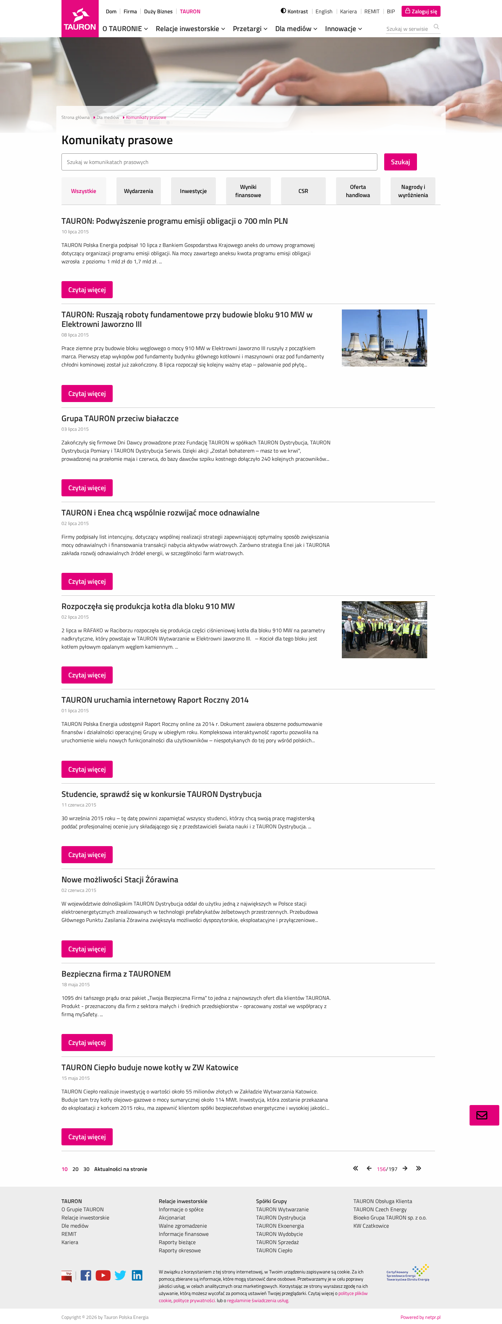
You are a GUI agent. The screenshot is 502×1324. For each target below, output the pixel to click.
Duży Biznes (158, 11)
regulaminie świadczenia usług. (258, 1300)
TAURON (190, 11)
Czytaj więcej (87, 289)
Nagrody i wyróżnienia (413, 190)
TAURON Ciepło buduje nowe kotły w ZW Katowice (149, 1067)
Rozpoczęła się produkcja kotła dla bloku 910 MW (148, 606)
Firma (130, 11)
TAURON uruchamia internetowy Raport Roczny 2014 (155, 699)
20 (75, 1169)
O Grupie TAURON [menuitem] (82, 1209)
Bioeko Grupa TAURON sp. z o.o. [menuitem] (390, 1217)
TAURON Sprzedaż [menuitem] (277, 1242)
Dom (111, 11)
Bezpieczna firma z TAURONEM (116, 973)
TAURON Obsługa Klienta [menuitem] (382, 1201)
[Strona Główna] (80, 18)
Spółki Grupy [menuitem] (271, 1201)
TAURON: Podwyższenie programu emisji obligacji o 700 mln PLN (174, 221)
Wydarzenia (138, 191)
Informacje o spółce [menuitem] (181, 1209)
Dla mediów (294, 28)
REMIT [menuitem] (68, 1234)
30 (86, 1169)
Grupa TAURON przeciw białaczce (120, 418)
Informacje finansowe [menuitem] (184, 1234)
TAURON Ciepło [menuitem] (274, 1250)
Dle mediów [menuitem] (74, 1226)
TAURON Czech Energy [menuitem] (380, 1209)
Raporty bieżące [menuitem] (177, 1242)
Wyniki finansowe (248, 190)
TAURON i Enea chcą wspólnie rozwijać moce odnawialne (160, 512)
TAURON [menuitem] (71, 1201)
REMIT (371, 11)
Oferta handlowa (358, 190)
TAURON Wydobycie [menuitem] (279, 1234)
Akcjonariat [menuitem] (172, 1217)
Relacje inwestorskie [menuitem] (85, 1217)
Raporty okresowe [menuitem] (180, 1250)
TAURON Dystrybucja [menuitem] (281, 1217)
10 (65, 1169)
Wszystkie (83, 191)
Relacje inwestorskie (188, 28)
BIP (391, 11)
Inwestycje (193, 191)
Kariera (348, 11)
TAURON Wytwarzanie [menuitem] (282, 1209)
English (324, 11)
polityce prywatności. (194, 1300)
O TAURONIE (123, 28)
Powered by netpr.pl (421, 1317)
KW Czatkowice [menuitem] (371, 1226)
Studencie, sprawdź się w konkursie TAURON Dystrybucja (161, 794)
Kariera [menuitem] (69, 1242)
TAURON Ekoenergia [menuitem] (280, 1226)
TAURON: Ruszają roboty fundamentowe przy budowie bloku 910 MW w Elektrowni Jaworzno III (186, 319)
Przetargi (248, 28)
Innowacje (341, 28)
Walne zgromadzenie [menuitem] (183, 1226)
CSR (303, 191)
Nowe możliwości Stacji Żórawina (119, 879)
